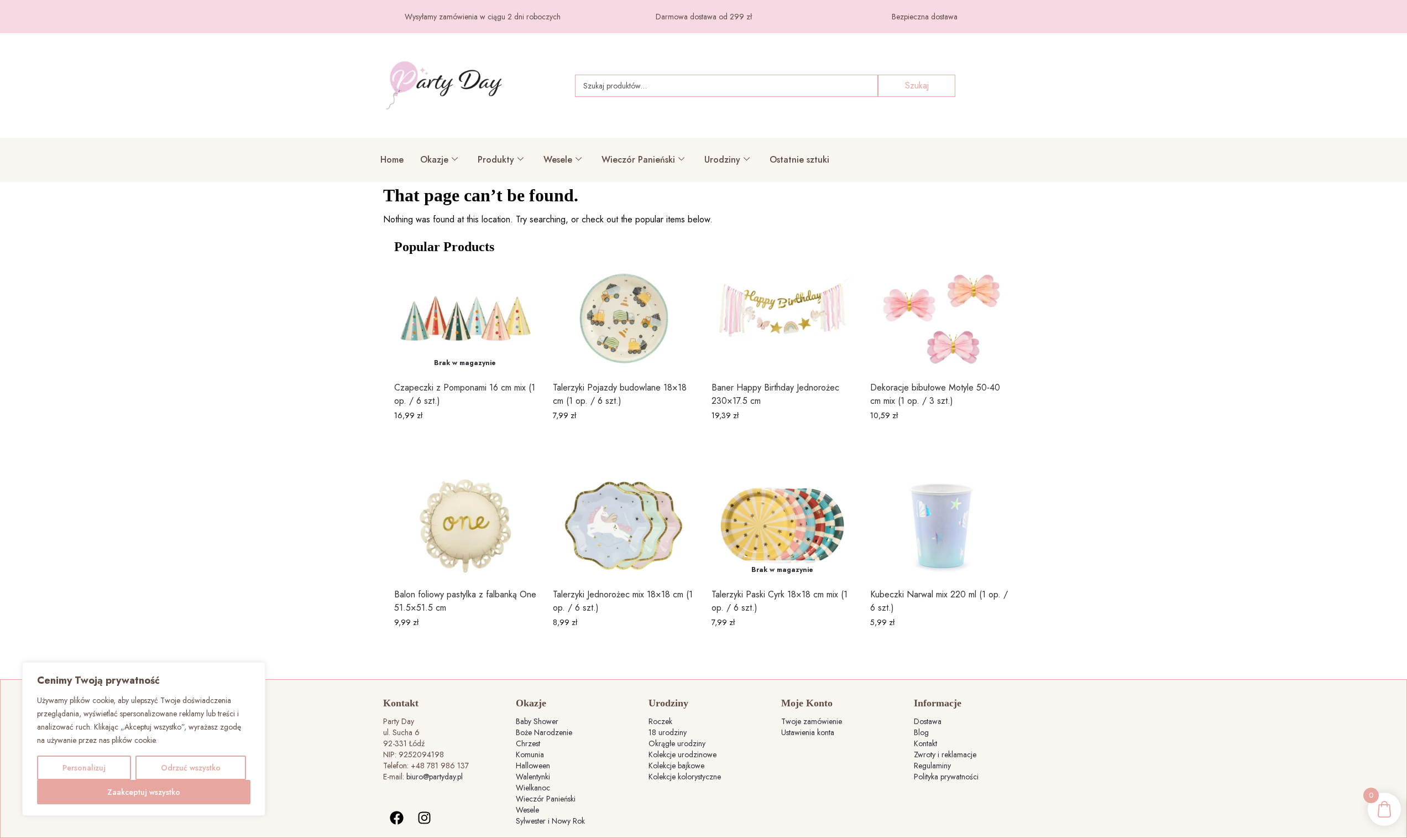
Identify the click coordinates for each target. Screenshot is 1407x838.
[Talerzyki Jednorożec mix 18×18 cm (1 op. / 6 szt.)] (624, 525)
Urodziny (722, 159)
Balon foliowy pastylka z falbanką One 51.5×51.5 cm (465, 601)
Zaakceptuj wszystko (143, 792)
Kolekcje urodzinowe (682, 754)
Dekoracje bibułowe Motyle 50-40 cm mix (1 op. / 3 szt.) (935, 394)
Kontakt (925, 743)
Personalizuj (84, 767)
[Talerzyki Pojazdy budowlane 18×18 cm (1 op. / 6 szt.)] (624, 319)
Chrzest (528, 743)
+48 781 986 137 (440, 765)
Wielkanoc (533, 787)
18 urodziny (667, 732)
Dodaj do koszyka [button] (624, 439)
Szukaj (917, 85)
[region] (143, 739)
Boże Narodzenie (544, 732)
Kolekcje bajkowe (676, 765)
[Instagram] (424, 818)
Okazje (434, 159)
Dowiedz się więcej (465, 439)
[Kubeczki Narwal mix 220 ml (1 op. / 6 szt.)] (941, 525)
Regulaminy (932, 765)
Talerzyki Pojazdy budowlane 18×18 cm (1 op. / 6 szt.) (620, 394)
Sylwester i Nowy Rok (550, 820)
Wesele (557, 159)
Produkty (496, 159)
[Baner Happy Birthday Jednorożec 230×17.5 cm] (783, 319)
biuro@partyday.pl (434, 776)
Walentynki (533, 776)
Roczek (660, 721)
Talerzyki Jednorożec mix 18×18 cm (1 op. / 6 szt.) (623, 601)
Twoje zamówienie (811, 721)
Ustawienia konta (807, 732)
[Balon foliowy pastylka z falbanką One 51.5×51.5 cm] (465, 525)
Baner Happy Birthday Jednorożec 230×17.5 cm (775, 394)
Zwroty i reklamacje (945, 754)
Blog (921, 732)
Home (392, 159)
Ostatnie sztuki (799, 159)
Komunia (530, 754)
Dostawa (928, 721)
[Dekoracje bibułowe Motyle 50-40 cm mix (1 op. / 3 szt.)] (941, 319)
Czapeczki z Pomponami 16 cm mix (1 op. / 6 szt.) (464, 394)
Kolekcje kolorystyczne (684, 776)
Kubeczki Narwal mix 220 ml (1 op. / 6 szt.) (939, 601)
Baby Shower (537, 721)
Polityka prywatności (946, 776)
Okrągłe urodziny (676, 743)
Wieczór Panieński (638, 159)
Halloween (533, 765)
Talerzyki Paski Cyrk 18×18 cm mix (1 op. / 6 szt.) (780, 601)
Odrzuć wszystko (191, 767)
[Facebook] (397, 818)
